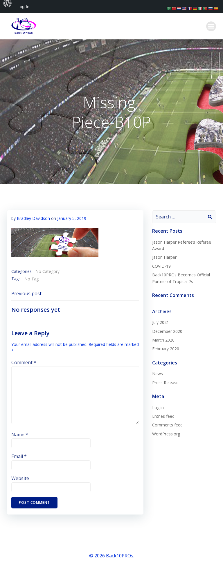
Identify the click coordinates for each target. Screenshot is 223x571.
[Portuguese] (205, 8)
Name (19, 434)
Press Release (165, 382)
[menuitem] (7, 6)
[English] (184, 8)
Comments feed (167, 425)
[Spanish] (216, 8)
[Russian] (210, 8)
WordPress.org (166, 434)
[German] (195, 8)
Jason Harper (164, 257)
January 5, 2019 (71, 218)
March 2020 (163, 340)
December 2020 (167, 331)
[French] (190, 8)
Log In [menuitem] (23, 6)
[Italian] (200, 8)
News (157, 373)
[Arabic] (169, 8)
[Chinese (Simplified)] (174, 8)
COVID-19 (161, 266)
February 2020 (165, 348)
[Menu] (211, 26)
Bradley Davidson (33, 218)
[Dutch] (179, 8)
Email (19, 456)
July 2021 (160, 322)
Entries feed (163, 416)
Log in (158, 407)
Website (20, 478)
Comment (23, 362)
